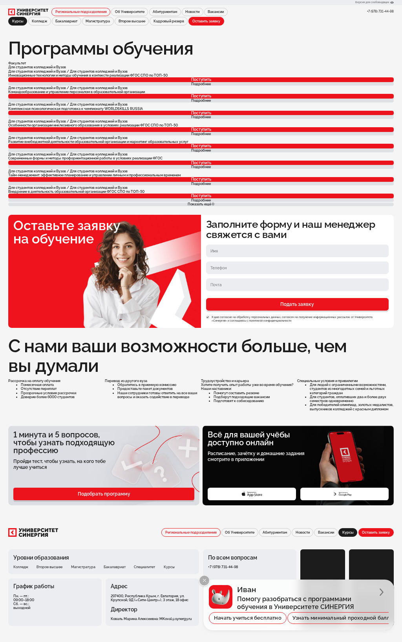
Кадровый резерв (168, 21)
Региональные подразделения (81, 12)
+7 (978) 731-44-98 (380, 11)
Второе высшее (132, 21)
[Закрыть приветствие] (204, 580)
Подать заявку (297, 304)
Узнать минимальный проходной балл (341, 618)
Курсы (169, 567)
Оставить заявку (206, 21)
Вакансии (216, 12)
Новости (192, 12)
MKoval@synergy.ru (175, 619)
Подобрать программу (104, 494)
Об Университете (129, 12)
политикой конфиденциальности (270, 320)
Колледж (39, 21)
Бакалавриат (66, 21)
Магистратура (98, 21)
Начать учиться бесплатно (247, 618)
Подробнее (201, 84)
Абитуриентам (165, 12)
